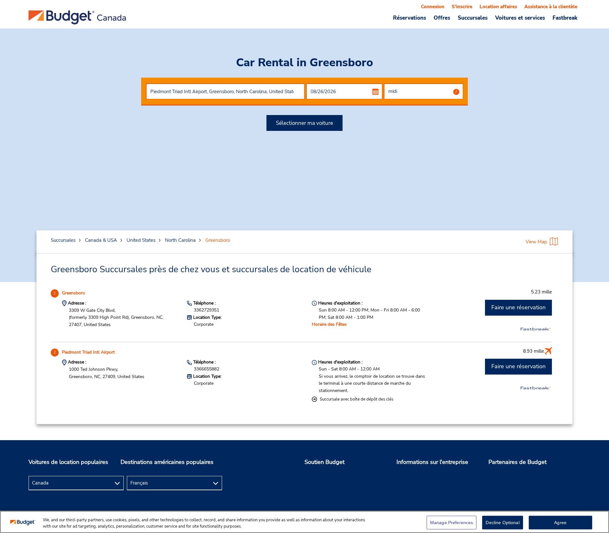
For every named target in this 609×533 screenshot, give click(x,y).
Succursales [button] (473, 17)
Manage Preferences (451, 522)
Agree (560, 522)
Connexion (432, 6)
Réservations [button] (409, 17)
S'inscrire (462, 6)
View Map (536, 242)
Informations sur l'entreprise (432, 462)
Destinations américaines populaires (167, 462)
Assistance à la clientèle (550, 6)
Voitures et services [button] (520, 17)
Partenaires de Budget (517, 462)
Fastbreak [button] (565, 17)
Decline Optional (502, 522)
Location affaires (498, 6)
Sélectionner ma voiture (304, 123)
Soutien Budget (324, 462)
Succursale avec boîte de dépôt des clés (356, 399)
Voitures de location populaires (68, 462)
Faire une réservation (518, 307)
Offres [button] (442, 17)
